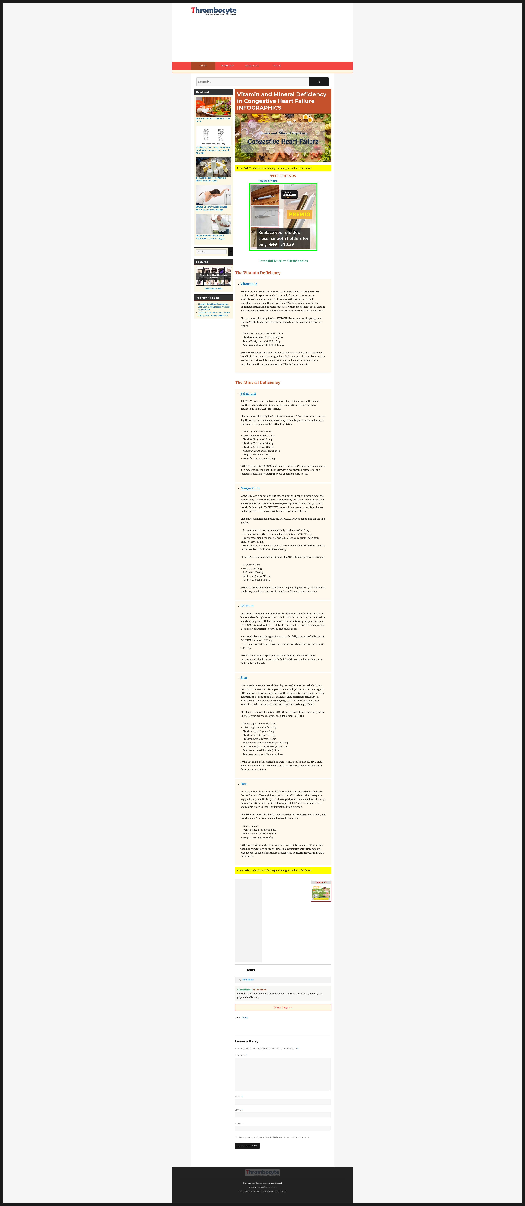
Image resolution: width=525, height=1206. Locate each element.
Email (239, 1110)
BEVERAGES (252, 65)
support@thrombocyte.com (266, 1187)
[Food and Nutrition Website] (214, 11)
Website (239, 1123)
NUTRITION (227, 65)
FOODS (277, 65)
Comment (241, 1055)
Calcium (247, 606)
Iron (243, 784)
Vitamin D (248, 284)
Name (239, 1096)
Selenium (248, 393)
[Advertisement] (262, 41)
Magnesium (250, 488)
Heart (245, 1017)
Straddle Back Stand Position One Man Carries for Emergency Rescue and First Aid (214, 307)
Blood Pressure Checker (213, 288)
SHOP (203, 65)
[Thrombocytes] (262, 1172)
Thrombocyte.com (261, 1183)
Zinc (243, 678)
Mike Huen (248, 979)
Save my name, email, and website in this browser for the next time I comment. (274, 1137)
